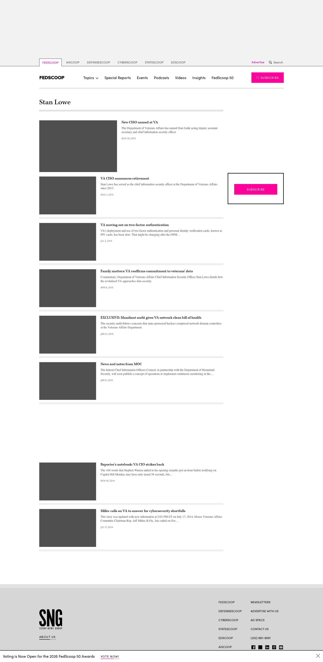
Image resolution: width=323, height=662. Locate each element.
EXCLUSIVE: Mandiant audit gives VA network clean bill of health (151, 317)
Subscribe (270, 77)
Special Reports (117, 77)
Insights (199, 77)
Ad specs (257, 620)
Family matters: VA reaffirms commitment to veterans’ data (147, 271)
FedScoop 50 (223, 77)
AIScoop (72, 62)
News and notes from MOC (121, 364)
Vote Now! (110, 656)
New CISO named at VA (139, 122)
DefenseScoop (98, 62)
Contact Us (260, 629)
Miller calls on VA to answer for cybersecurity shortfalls (143, 511)
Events (142, 77)
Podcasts (161, 77)
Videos (180, 77)
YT (280, 646)
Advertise (258, 62)
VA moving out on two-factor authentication (135, 225)
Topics (88, 77)
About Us (47, 637)
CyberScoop (127, 62)
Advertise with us (265, 611)
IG (273, 646)
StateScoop (154, 62)
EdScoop (178, 62)
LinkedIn (267, 646)
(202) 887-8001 (261, 638)
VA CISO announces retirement (125, 178)
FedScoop (50, 62)
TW (260, 646)
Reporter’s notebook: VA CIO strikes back (132, 464)
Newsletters (260, 602)
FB (252, 646)
